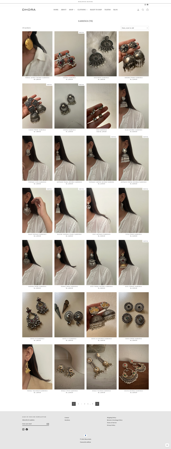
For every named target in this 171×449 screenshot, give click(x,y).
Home (56, 10)
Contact (67, 417)
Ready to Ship (96, 10)
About (63, 10)
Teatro (107, 10)
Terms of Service (112, 422)
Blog (115, 10)
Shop (71, 10)
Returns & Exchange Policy (114, 420)
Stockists (67, 420)
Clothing (82, 10)
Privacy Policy (111, 425)
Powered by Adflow (85, 442)
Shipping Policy (111, 417)
